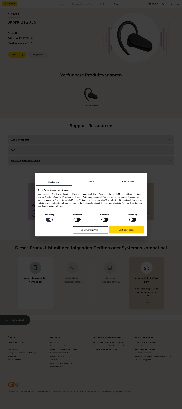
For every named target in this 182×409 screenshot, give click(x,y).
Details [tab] (91, 181)
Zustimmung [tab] (53, 182)
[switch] (77, 220)
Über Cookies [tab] (128, 181)
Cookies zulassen (126, 230)
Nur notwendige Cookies (90, 230)
